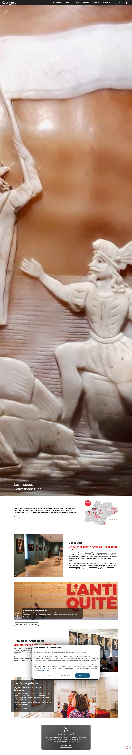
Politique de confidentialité (41, 670)
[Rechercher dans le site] (116, 2)
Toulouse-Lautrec (102, 553)
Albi (20, 699)
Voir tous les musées (23, 518)
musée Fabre (93, 567)
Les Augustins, (100, 565)
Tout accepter (82, 675)
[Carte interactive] (119, 2)
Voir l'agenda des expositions (26, 624)
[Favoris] (123, 2)
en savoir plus (66, 745)
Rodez (23, 702)
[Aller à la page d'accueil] (9, 3)
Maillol (95, 554)
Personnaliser (66, 675)
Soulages (88, 553)
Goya (84, 554)
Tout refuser (49, 675)
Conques (29, 702)
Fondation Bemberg (74, 567)
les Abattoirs (109, 565)
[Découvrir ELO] (129, 747)
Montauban (23, 697)
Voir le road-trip (21, 708)
